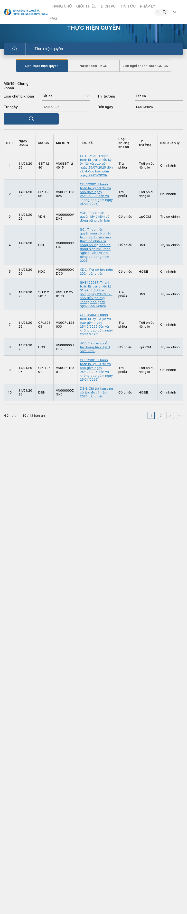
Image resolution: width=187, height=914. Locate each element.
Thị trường (106, 96)
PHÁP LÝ (147, 6)
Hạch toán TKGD (94, 66)
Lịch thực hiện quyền (41, 66)
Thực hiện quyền (48, 48)
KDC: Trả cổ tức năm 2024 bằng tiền (96, 271)
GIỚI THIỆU (86, 6)
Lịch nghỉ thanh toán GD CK (145, 66)
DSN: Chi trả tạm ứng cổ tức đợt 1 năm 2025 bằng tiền (96, 392)
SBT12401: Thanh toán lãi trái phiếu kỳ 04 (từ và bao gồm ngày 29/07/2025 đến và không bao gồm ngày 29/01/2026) (96, 165)
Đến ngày (105, 107)
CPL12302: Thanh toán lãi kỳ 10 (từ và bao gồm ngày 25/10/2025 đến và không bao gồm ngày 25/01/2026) (96, 194)
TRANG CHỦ (61, 6)
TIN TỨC (128, 6)
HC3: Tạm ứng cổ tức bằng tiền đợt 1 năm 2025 (95, 347)
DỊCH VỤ (108, 6)
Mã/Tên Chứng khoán (16, 85)
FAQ (53, 18)
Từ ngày (11, 107)
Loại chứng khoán (19, 96)
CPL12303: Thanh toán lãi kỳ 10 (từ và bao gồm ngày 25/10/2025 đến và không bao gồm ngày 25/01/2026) (96, 324)
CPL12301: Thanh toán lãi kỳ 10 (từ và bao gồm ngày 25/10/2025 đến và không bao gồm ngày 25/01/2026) (96, 369)
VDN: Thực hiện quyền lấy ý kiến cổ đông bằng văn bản (95, 216)
